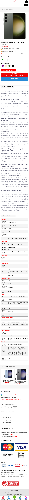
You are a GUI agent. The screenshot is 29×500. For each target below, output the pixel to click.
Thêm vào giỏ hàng (8, 70)
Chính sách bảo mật (5, 425)
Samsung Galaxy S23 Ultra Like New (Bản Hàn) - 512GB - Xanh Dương (8, 381)
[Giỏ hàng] (26, 1)
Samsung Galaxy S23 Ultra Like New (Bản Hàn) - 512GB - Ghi (20, 382)
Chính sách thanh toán (6, 422)
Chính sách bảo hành (6, 417)
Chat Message (25, 499)
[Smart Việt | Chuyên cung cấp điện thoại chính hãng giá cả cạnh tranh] (14, 1)
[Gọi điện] (14, 497)
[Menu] (2, 1)
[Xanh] (9, 66)
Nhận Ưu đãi (3, 499)
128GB (12, 59)
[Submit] (26, 5)
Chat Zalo (9, 499)
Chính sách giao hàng (6, 420)
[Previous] (1, 377)
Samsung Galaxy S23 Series (11, 7)
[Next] (27, 377)
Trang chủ (3, 7)
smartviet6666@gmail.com (9, 404)
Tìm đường (20, 499)
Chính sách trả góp (5, 415)
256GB (5, 59)
